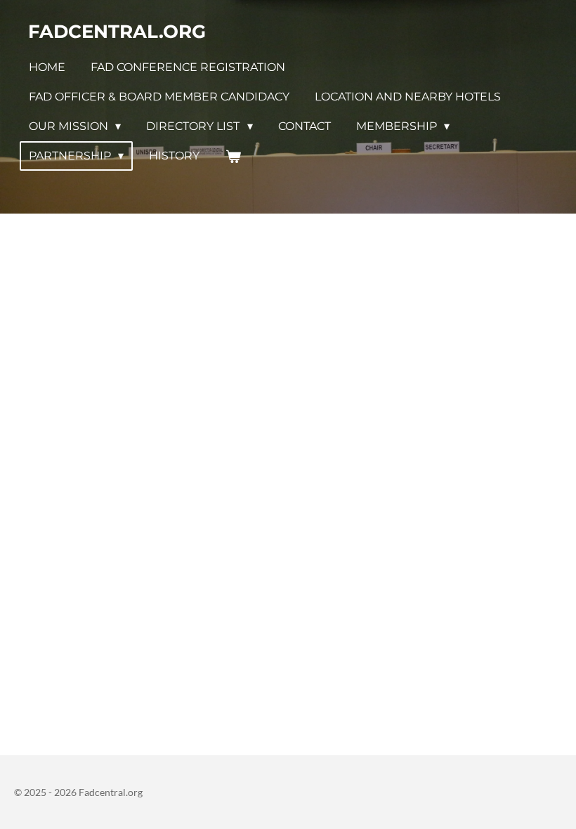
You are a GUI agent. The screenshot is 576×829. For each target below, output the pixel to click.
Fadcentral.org (117, 31)
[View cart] (232, 156)
